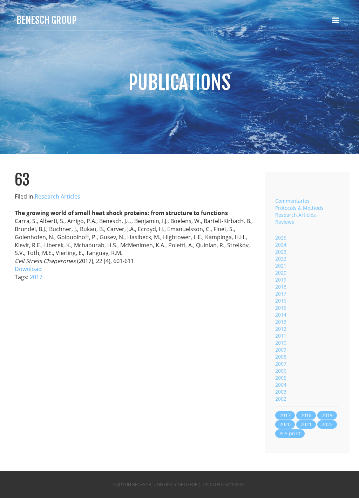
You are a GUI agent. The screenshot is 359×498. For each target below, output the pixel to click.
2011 (280, 335)
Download (28, 269)
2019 (280, 279)
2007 (280, 363)
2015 (280, 307)
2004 (280, 384)
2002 (280, 398)
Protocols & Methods (299, 208)
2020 (280, 272)
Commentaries (292, 201)
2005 (280, 377)
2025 (280, 237)
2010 (280, 342)
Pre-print (289, 433)
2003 (280, 391)
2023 (280, 251)
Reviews (284, 222)
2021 (280, 265)
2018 (280, 286)
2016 (280, 300)
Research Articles (57, 196)
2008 (280, 356)
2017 (36, 277)
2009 (280, 349)
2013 (280, 321)
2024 (280, 244)
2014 (280, 314)
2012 (280, 328)
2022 (280, 258)
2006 (280, 370)
